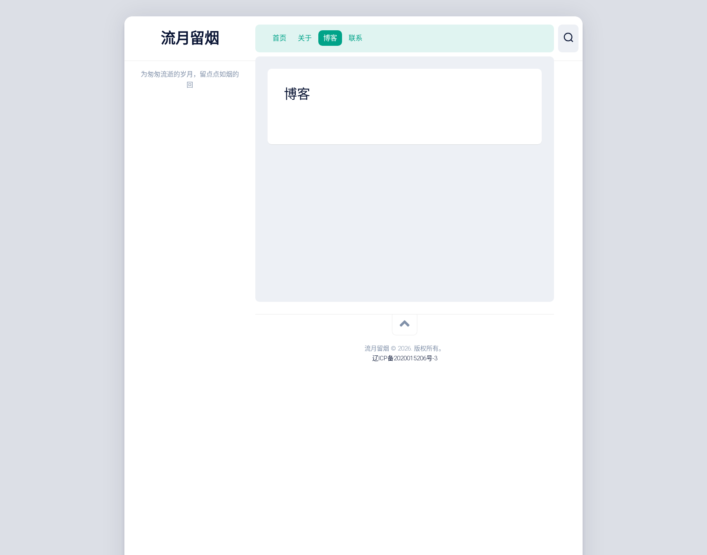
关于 (305, 38)
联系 (356, 38)
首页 (279, 38)
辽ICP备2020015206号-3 (404, 358)
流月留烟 (190, 38)
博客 (330, 38)
